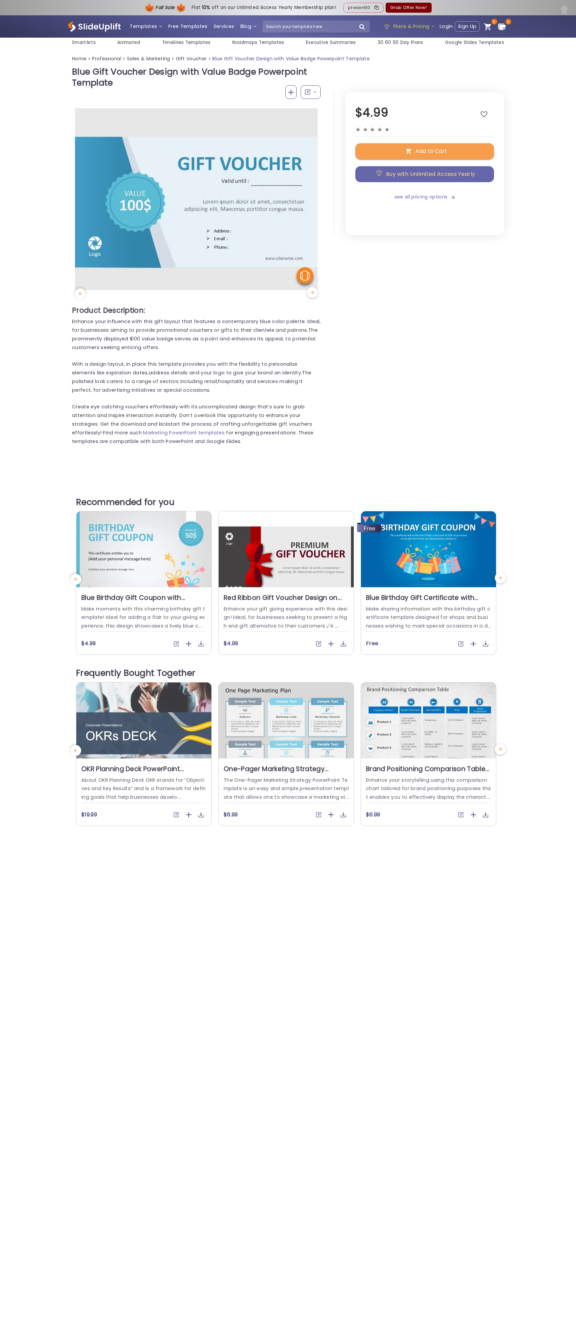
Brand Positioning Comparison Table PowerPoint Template (425, 773)
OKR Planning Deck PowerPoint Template (130, 773)
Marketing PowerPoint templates (184, 432)
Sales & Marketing (148, 58)
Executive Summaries (331, 42)
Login (446, 26)
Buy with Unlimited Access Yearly (430, 174)
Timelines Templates (186, 42)
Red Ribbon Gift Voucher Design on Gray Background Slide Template (281, 602)
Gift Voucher (191, 58)
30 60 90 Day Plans (400, 42)
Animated (128, 42)
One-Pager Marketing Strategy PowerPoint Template (274, 773)
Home (79, 58)
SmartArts (84, 42)
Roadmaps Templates (258, 42)
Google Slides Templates (474, 42)
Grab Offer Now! (408, 7)
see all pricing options (421, 197)
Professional (106, 58)
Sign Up (467, 26)
